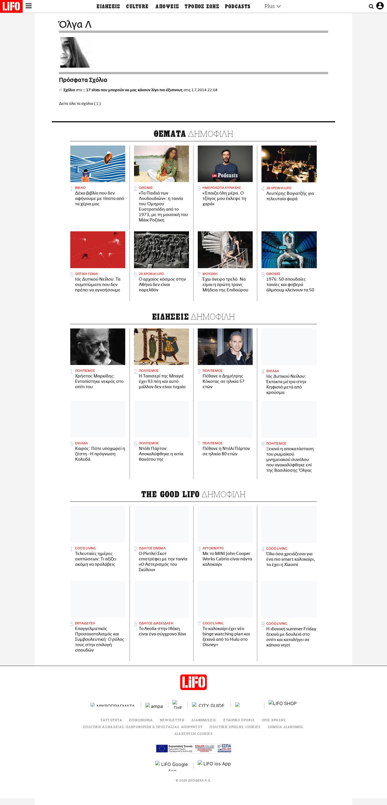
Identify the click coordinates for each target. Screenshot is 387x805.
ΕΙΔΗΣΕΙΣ (108, 6)
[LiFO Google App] (172, 766)
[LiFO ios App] (215, 766)
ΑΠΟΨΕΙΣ (167, 6)
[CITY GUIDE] (209, 704)
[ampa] (154, 704)
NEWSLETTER (172, 720)
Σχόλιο (69, 90)
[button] (28, 6)
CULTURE (137, 6)
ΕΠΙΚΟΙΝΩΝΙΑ (141, 720)
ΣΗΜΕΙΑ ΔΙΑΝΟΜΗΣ (286, 727)
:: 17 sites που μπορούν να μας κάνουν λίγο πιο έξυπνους (133, 90)
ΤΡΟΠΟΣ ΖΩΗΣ (202, 6)
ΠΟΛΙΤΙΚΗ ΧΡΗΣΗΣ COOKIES (235, 727)
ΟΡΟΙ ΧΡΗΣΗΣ (274, 720)
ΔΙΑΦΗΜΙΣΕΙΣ (204, 720)
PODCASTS (238, 6)
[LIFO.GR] (11, 7)
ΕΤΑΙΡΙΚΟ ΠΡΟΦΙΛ (239, 720)
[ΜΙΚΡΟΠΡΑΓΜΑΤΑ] (113, 704)
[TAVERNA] (247, 704)
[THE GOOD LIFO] (178, 704)
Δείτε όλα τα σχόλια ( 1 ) (80, 104)
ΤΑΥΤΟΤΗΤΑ (111, 720)
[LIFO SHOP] (283, 704)
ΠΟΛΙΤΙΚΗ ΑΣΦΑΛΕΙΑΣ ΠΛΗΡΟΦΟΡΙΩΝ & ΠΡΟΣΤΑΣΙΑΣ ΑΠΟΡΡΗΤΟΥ (143, 727)
